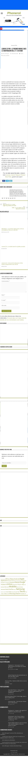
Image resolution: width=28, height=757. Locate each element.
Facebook (12, 582)
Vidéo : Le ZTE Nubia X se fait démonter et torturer (18, 207)
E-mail (4, 300)
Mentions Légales (3, 659)
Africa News (9, 579)
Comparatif (23, 580)
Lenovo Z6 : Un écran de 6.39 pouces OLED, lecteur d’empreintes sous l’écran (12, 263)
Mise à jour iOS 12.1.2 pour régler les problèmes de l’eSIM (9, 204)
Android (17, 579)
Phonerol (14, 13)
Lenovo (22, 53)
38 (11, 683)
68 (17, 669)
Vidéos (5, 593)
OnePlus (11, 589)
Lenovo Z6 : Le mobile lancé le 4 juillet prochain (13, 246)
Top (26, 591)
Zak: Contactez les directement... (8, 740)
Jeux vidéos (21, 584)
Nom (3, 295)
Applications (4, 580)
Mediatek (3, 587)
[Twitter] (13, 752)
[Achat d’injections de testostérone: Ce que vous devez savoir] (3, 676)
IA (6, 584)
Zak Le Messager (6, 53)
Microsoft (7, 587)
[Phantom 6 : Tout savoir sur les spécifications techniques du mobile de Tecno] (3, 669)
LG (25, 584)
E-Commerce (7, 582)
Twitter (2, 593)
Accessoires (3, 579)
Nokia (6, 589)
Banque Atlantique (17, 580)
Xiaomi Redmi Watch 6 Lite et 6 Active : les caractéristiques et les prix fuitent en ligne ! (17, 724)
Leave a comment (6, 55)
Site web (4, 305)
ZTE (25, 593)
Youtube (22, 593)
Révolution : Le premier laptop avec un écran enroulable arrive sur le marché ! (13, 229)
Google (22, 582)
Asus (13, 580)
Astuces (10, 580)
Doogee (2, 582)
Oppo (15, 589)
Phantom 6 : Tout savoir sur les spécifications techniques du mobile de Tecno (17, 666)
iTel (18, 584)
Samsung (20, 589)
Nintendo (3, 589)
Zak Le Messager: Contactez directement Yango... (12, 745)
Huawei (3, 584)
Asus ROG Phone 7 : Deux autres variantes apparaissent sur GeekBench (16, 691)
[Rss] (11, 752)
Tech (18, 591)
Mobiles (13, 586)
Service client (3, 591)
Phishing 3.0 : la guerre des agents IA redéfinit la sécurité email (17, 711)
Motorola (19, 587)
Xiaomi (18, 593)
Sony (13, 591)
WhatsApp (12, 593)
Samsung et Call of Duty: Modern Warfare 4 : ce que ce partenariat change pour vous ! (16, 718)
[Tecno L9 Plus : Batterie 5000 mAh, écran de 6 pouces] (2, 682)
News (22, 587)
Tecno (22, 591)
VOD (8, 593)
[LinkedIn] (15, 752)
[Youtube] (16, 752)
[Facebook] (12, 752)
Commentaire (6, 281)
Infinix (9, 584)
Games (17, 582)
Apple (22, 579)
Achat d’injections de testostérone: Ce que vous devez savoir (17, 675)
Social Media (8, 591)
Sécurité (15, 591)
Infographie (15, 584)
